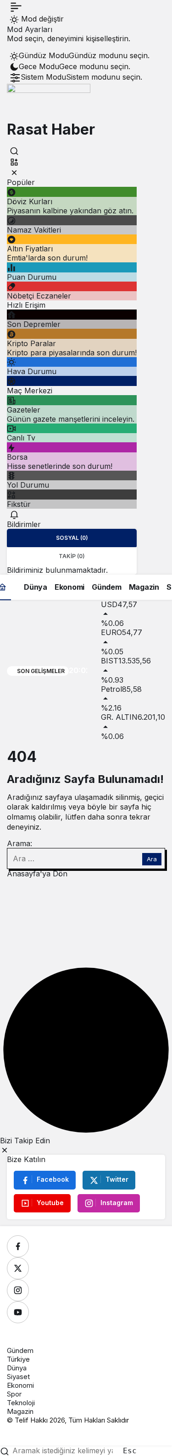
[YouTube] (18, 1312)
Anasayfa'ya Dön (37, 873)
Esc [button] (130, 1450)
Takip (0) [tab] (72, 556)
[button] (14, 161)
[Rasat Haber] (48, 101)
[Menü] (16, 7)
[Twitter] (18, 1268)
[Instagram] (18, 1290)
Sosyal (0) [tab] (72, 537)
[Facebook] (18, 1246)
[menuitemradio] (79, 55)
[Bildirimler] (14, 514)
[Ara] (14, 150)
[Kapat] (14, 172)
